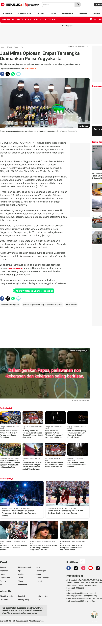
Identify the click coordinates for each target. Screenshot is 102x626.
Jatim (53, 13)
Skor (38, 567)
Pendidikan (67, 13)
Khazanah (4, 571)
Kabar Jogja (18, 47)
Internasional (5, 578)
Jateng (40, 13)
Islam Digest (41, 571)
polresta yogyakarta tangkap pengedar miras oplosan (42, 305)
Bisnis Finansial (42, 578)
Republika (6, 19)
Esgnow (3, 581)
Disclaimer (4, 599)
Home (2, 47)
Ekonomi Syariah (24, 567)
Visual (20, 581)
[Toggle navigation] (2, 4)
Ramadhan (22, 585)
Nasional (7, 13)
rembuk (97, 13)
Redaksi (21, 596)
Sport (38, 574)
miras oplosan (15, 268)
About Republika (6, 596)
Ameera (3, 567)
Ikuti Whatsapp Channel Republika (35, 291)
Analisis (21, 574)
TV (1, 585)
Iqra (19, 571)
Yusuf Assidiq (30, 69)
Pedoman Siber (42, 596)
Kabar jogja (24, 13)
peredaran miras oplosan (10, 305)
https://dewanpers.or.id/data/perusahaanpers (20, 613)
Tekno (20, 578)
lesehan (83, 13)
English (39, 581)
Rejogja (9, 47)
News (2, 574)
